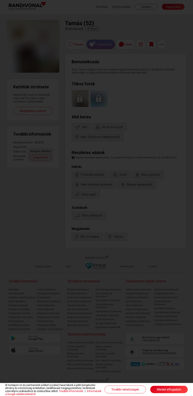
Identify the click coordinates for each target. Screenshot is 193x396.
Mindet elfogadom (169, 389)
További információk (71, 391)
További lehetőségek (125, 389)
